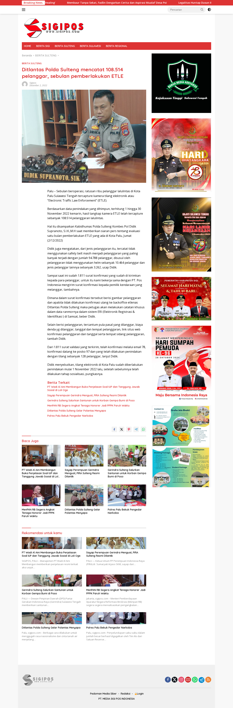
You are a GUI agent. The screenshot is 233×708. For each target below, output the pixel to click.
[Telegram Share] (136, 429)
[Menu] (24, 10)
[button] (202, 9)
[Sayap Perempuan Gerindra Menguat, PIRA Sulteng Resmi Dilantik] (84, 455)
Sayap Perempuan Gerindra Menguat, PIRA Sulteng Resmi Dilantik (87, 395)
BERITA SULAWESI (90, 46)
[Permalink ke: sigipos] (25, 84)
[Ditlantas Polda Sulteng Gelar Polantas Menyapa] (84, 495)
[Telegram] (201, 680)
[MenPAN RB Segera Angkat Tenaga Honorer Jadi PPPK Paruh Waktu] (41, 495)
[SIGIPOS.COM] (54, 27)
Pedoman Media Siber (103, 693)
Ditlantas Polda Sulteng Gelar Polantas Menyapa (76, 410)
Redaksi (125, 693)
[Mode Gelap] (209, 10)
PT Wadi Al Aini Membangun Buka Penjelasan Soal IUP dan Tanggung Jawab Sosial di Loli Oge (93, 388)
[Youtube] (188, 680)
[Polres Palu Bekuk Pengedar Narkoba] (127, 495)
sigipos (32, 82)
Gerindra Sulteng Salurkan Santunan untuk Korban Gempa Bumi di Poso (91, 400)
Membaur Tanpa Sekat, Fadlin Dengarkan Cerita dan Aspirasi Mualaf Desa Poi (77, 2)
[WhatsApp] (195, 680)
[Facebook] (168, 680)
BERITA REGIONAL (116, 46)
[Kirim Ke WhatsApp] (143, 429)
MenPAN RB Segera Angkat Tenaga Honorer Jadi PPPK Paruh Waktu (88, 405)
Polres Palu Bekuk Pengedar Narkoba (70, 415)
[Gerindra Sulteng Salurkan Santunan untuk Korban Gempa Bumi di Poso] (127, 455)
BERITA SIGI (43, 46)
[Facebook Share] (114, 429)
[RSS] (208, 680)
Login (140, 693)
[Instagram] (181, 680)
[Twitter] (174, 680)
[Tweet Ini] (121, 429)
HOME (27, 46)
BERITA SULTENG (65, 46)
